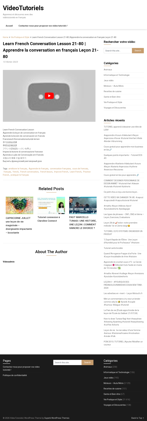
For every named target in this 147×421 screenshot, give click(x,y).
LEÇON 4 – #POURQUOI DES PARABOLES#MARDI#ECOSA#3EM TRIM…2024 (123, 285)
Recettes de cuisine (112, 91)
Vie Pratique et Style (20, 37)
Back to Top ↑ (137, 418)
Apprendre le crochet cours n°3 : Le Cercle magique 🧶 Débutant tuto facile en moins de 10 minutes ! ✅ (123, 265)
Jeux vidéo (109, 80)
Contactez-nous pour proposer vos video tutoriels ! (43, 26)
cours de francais (80, 168)
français (7, 172)
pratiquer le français (20, 175)
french (16, 172)
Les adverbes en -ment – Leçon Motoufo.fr (123, 293)
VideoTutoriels (23, 8)
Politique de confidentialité (15, 375)
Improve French (61, 172)
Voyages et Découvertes (115, 108)
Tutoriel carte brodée (113, 248)
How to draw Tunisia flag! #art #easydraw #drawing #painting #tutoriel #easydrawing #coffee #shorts (124, 322)
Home (5, 37)
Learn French (76, 172)
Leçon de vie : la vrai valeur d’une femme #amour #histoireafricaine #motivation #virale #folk (122, 333)
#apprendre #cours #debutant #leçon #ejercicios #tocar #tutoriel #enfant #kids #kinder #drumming (123, 138)
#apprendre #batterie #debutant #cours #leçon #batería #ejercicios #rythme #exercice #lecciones (122, 166)
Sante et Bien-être (112, 97)
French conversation (29, 172)
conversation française (60, 168)
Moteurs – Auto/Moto (114, 86)
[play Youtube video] (49, 96)
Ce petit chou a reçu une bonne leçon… (121, 192)
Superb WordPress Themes (56, 418)
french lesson (46, 172)
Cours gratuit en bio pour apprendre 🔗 (121, 175)
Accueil (9, 26)
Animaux (108, 69)
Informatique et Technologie (116, 75)
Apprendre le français (38, 168)
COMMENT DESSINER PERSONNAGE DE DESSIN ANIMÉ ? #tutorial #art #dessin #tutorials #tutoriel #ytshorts (122, 183)
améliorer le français (17, 168)
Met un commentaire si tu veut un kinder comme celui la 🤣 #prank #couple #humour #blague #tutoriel (122, 302)
